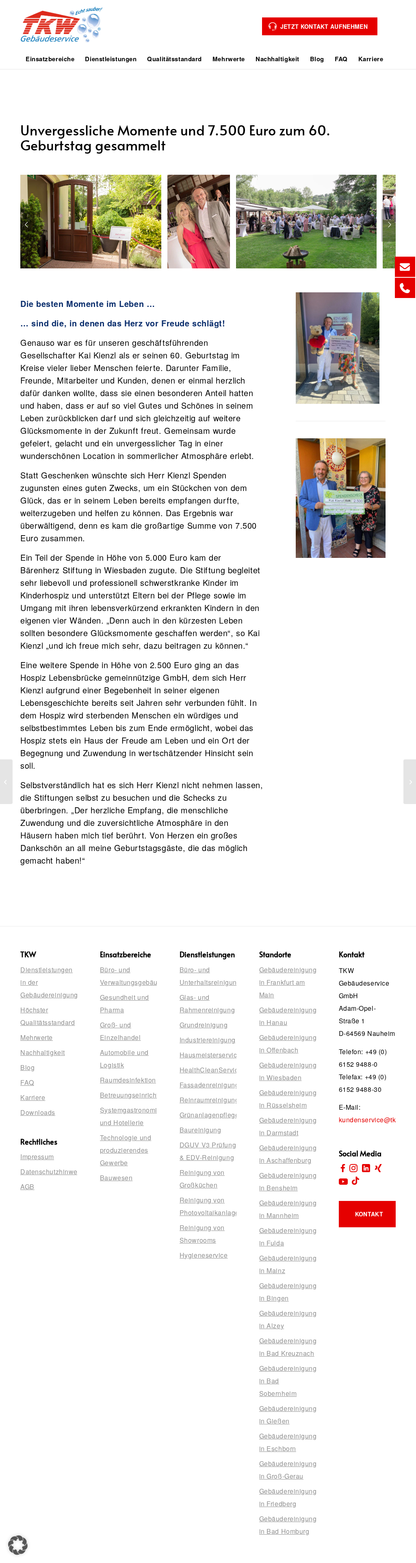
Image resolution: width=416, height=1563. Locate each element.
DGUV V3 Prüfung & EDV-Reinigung (208, 1151)
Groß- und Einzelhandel (120, 1031)
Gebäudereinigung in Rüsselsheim (287, 1099)
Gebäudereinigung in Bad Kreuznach (287, 1347)
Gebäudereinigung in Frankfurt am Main (287, 982)
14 (208, 274)
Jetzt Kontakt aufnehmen (324, 26)
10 (182, 274)
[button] (18, 1545)
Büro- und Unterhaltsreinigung (208, 976)
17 (227, 274)
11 (188, 274)
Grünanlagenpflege (208, 1114)
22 (260, 274)
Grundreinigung (204, 1024)
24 (273, 274)
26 (286, 274)
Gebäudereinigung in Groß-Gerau (287, 1470)
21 (253, 274)
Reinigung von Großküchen (202, 1179)
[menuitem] (50, 59)
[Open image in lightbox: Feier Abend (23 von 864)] (152, 259)
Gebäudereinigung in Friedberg (287, 1497)
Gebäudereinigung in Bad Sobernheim (287, 1381)
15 (214, 274)
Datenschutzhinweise (48, 1171)
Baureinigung (200, 1129)
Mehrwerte (36, 1037)
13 (201, 274)
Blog (27, 1067)
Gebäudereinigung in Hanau (287, 1016)
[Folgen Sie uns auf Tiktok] (355, 1181)
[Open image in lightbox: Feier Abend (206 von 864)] (368, 259)
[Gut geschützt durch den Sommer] (409, 781)
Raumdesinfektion (128, 1080)
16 (221, 274)
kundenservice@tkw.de (374, 1119)
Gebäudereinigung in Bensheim (287, 1181)
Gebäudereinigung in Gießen (287, 1415)
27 (292, 274)
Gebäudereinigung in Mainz (287, 1264)
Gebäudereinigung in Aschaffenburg (287, 1154)
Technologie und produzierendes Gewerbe (125, 1150)
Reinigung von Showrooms (202, 1234)
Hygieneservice (204, 1255)
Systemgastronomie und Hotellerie (128, 1116)
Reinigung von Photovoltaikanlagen (208, 1206)
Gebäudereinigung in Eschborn (287, 1442)
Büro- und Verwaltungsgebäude (128, 976)
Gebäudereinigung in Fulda (287, 1237)
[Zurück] (26, 225)
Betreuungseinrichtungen (128, 1095)
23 (266, 274)
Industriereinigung (208, 1039)
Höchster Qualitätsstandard (47, 1016)
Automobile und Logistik (124, 1059)
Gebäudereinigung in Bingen (287, 1292)
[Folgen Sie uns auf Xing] (378, 1169)
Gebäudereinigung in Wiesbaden (287, 1071)
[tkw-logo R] (61, 30)
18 (234, 274)
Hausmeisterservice (208, 1054)
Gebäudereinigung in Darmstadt (287, 1126)
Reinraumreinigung (208, 1099)
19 (240, 274)
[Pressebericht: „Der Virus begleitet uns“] (6, 781)
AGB (27, 1186)
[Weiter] (389, 225)
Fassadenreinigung (208, 1084)
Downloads (37, 1112)
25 (279, 274)
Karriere (32, 1097)
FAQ (27, 1082)
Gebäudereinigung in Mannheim (287, 1209)
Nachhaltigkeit (42, 1052)
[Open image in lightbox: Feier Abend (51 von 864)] (221, 259)
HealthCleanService (208, 1069)
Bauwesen (116, 1177)
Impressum (37, 1156)
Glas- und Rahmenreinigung (207, 1003)
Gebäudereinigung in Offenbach (287, 1044)
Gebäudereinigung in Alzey (287, 1319)
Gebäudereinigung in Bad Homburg (287, 1525)
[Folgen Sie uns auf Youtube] (343, 1181)
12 (195, 274)
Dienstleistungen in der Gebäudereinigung (48, 982)
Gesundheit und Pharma (124, 1003)
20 (247, 274)
